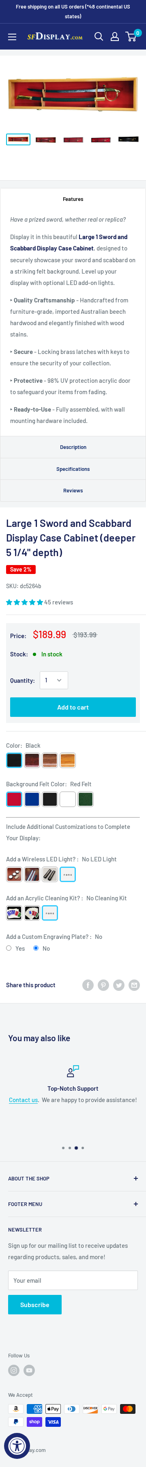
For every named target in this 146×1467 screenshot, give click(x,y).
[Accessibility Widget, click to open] (17, 1446)
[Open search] (98, 36)
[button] (25, 602)
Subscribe (34, 1304)
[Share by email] (134, 985)
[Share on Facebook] (88, 985)
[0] (131, 36)
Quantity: (22, 680)
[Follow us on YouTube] (29, 1370)
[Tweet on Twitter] (119, 985)
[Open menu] (12, 37)
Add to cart (73, 707)
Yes (20, 948)
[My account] (115, 36)
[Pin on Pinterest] (103, 985)
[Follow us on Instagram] (13, 1370)
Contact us (23, 1099)
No (46, 948)
